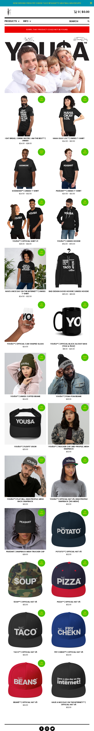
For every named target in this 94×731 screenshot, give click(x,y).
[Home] (8, 12)
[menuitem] (12, 21)
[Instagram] (47, 728)
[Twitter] (52, 728)
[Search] (88, 21)
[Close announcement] (91, 3)
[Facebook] (41, 728)
